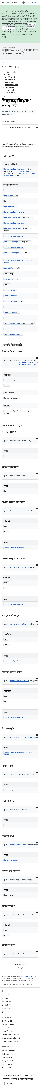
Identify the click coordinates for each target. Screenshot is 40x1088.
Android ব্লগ (5, 1028)
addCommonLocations (12, 228)
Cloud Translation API (18, 50)
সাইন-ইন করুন (32, 3)
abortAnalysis (9, 195)
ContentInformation (24, 171)
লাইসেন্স (6, 1079)
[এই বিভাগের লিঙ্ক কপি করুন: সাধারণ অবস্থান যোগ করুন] (28, 502)
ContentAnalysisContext (14, 169)
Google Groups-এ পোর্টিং (10, 1042)
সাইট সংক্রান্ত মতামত (26, 1079)
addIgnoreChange (11, 242)
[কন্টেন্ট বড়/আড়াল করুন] (18, 72)
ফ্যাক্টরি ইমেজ (6, 1008)
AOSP (3, 62)
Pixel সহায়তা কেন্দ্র (7, 1054)
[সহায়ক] (15, 67)
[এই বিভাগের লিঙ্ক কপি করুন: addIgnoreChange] (22, 615)
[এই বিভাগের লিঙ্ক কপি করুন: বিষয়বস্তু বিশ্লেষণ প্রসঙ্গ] (25, 352)
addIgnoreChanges (11, 253)
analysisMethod (10, 268)
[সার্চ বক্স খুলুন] (19, 2)
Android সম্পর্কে (7, 1075)
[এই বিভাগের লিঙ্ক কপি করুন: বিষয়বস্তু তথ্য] (16, 836)
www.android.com (8, 1057)
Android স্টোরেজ (7, 995)
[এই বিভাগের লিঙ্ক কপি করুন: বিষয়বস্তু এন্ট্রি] (17, 801)
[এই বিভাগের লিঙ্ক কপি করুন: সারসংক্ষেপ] (17, 156)
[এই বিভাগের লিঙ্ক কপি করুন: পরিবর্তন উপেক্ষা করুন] (24, 672)
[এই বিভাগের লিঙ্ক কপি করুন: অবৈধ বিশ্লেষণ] (17, 906)
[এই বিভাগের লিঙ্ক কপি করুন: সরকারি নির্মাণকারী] (25, 345)
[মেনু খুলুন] (3, 2)
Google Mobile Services (10, 1061)
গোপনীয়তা (14, 1079)
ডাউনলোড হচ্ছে (6, 1002)
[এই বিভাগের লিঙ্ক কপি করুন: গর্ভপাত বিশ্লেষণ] (18, 432)
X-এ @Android (7, 1021)
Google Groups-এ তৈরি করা (11, 1038)
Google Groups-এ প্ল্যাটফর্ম (10, 1035)
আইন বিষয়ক (27, 1075)
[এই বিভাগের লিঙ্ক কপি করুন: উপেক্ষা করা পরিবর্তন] (23, 871)
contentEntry (9, 290)
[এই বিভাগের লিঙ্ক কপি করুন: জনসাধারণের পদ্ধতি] (25, 425)
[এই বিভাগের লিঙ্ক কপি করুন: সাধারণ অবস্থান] (18, 766)
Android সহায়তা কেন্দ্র (8, 1051)
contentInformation (12, 301)
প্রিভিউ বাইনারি (6, 1005)
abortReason (9, 206)
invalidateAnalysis (12, 323)
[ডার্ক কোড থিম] (37, 358)
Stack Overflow (7, 1064)
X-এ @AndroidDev (8, 1024)
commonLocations (11, 279)
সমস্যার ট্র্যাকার (6, 1068)
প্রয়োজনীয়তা (5, 998)
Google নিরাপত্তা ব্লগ (8, 1031)
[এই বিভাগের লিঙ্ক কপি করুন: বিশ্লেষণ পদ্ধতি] (17, 729)
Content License (29, 976)
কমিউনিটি (18, 1075)
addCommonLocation (12, 217)
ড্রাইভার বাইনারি (6, 1012)
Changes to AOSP (28, 34)
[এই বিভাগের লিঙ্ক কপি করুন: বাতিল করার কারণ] (21, 467)
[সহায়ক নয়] (18, 67)
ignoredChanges (10, 312)
